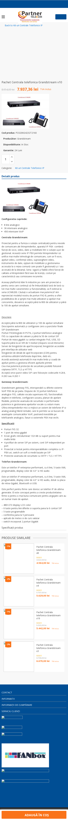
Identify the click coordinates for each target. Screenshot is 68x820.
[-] (11, 161)
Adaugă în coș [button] (44, 666)
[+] (11, 156)
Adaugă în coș (36, 815)
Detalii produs (10, 176)
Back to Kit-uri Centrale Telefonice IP (24, 25)
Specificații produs (12, 527)
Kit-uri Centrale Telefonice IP (29, 167)
